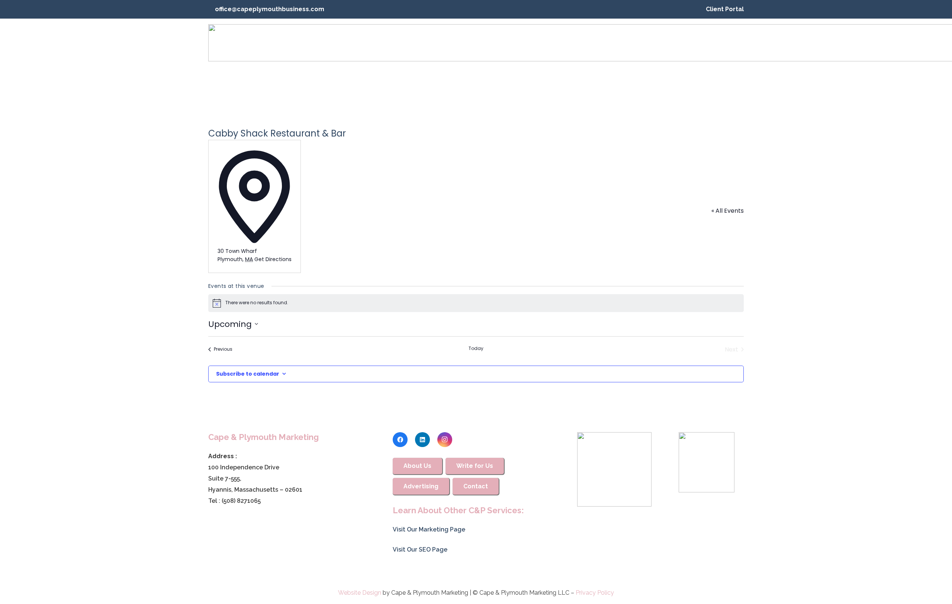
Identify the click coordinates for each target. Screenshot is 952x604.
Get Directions (273, 259)
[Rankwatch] (614, 469)
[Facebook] (400, 439)
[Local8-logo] (706, 462)
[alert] (476, 303)
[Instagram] (444, 439)
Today (476, 348)
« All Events (727, 210)
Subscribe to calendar (247, 374)
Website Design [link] (359, 592)
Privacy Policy (595, 592)
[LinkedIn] (422, 439)
